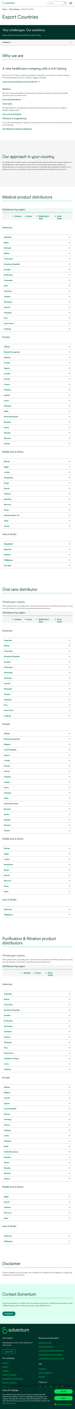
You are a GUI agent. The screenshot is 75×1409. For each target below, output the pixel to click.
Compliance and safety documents (51, 1351)
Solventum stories (45, 1343)
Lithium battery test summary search (52, 1358)
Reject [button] (63, 1398)
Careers (5, 1367)
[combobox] (57, 3)
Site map (42, 1377)
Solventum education (46, 1347)
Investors (5, 1371)
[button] (63, 1404)
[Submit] (65, 3)
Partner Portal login (45, 1373)
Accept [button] (63, 1391)
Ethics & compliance (9, 1383)
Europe (29, 216)
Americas (18, 216)
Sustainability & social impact (12, 1379)
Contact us (42, 1369)
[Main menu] (71, 3)
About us (5, 1363)
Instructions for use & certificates (50, 1354)
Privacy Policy (10, 1403)
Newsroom (6, 1386)
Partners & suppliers (9, 1375)
